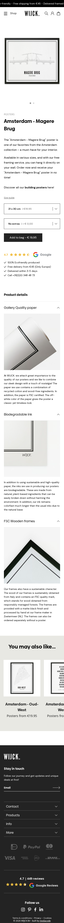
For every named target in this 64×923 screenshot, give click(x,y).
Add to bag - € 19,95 (23, 237)
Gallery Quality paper (20, 307)
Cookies (48, 918)
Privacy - (38, 918)
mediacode (45, 920)
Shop (13, 13)
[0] (58, 13)
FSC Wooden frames (19, 521)
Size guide (9, 197)
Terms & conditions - (22, 918)
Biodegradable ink (18, 414)
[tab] (30, 103)
